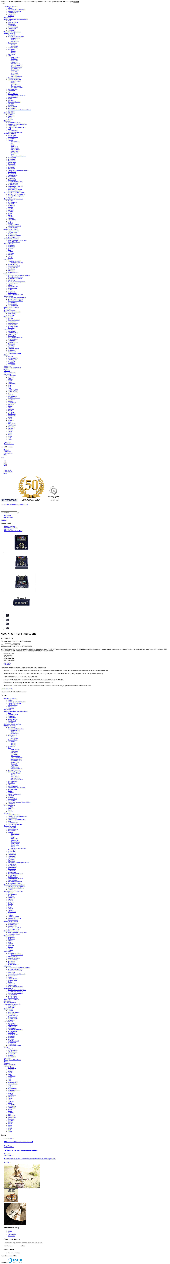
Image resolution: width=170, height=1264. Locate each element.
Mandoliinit (11, 116)
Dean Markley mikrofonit (15, 132)
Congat (10, 215)
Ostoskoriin (17, 644)
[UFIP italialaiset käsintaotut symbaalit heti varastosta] (15, 1224)
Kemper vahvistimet (17, 262)
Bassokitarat (11, 54)
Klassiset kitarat (12, 43)
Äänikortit (7, 371)
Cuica (9, 221)
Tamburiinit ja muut (13, 224)
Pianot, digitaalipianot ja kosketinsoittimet (15, 19)
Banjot (10, 118)
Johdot (6, 355)
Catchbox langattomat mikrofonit (17, 127)
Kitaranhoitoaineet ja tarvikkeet (16, 95)
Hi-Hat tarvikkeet (13, 184)
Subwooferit (11, 280)
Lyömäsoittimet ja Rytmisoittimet (13, 199)
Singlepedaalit (12, 162)
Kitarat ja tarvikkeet (9, 33)
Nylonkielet (14, 60)
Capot (9, 92)
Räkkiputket (11, 168)
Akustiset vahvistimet (14, 266)
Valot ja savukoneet (9, 372)
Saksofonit (11, 253)
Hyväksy (76, 1)
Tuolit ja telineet (8, 329)
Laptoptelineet (12, 334)
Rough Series (15, 153)
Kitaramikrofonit (12, 89)
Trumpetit (10, 256)
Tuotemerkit (7, 374)
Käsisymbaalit (15, 141)
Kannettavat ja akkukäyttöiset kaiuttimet (19, 275)
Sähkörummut (12, 135)
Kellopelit (10, 208)
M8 (12, 143)
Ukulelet (10, 114)
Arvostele (6, 688)
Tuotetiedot (7, 663)
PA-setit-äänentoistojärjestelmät (16, 281)
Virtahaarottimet (12, 106)
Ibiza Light (11, 426)
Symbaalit (10, 140)
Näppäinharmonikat (13, 231)
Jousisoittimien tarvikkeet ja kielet (17, 240)
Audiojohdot (11, 363)
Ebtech (13, 82)
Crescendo (11, 409)
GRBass (10, 379)
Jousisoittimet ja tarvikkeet (11, 238)
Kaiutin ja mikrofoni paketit (15, 277)
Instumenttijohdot (13, 358)
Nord (9, 437)
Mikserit (10, 8)
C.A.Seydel (11, 412)
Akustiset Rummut (13, 137)
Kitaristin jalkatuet (13, 94)
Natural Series (15, 151)
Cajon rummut (12, 219)
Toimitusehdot (8, 453)
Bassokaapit (11, 270)
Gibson (13, 52)
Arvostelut (7, 664)
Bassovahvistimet (13, 264)
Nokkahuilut (11, 245)
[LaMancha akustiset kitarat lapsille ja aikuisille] (22, 1187)
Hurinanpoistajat (12, 288)
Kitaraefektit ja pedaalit (14, 79)
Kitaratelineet (11, 108)
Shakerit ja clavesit (13, 227)
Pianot (9, 20)
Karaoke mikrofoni (13, 305)
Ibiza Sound (11, 428)
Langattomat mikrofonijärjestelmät (17, 124)
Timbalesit (11, 218)
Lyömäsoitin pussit (13, 323)
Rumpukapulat (12, 157)
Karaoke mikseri (12, 302)
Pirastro (10, 431)
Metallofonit (11, 205)
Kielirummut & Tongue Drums (16, 194)
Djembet (10, 216)
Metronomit (11, 315)
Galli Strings (14, 59)
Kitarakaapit (11, 269)
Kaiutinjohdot (11, 364)
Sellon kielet (14, 73)
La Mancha (14, 46)
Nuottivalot (7, 366)
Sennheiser (11, 420)
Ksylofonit (11, 203)
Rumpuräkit (11, 167)
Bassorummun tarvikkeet (15, 189)
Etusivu (6, 450)
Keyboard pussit (12, 324)
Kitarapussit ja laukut (14, 78)
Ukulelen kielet (15, 63)
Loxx (9, 422)
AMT (9, 129)
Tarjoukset (7, 442)
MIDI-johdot (11, 361)
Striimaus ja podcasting (10, 6)
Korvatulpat (7, 309)
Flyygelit (6, 369)
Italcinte (10, 410)
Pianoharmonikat (12, 232)
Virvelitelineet (12, 172)
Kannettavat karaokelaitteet (15, 301)
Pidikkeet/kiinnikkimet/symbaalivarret (18, 170)
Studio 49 (10, 395)
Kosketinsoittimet (13, 27)
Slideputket (11, 100)
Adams (10, 434)
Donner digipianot (13, 22)
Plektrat (10, 98)
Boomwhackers (12, 202)
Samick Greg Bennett (14, 398)
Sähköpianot (11, 24)
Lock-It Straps (12, 402)
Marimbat (10, 207)
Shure (9, 407)
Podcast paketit (12, 14)
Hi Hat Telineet (12, 173)
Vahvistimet (7, 259)
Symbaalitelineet (12, 175)
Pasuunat (10, 254)
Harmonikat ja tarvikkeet (11, 229)
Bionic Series (15, 148)
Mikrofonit (7, 121)
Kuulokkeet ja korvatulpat (11, 307)
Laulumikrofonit (12, 125)
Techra (10, 418)
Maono (10, 382)
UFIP (9, 393)
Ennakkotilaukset (9, 444)
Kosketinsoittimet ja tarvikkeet (12, 32)
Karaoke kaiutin (12, 304)
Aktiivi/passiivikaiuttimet (15, 278)
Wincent (10, 406)
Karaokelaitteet (8, 296)
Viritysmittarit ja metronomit (12, 312)
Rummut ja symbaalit (10, 133)
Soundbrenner (12, 425)
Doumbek (10, 211)
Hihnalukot (11, 105)
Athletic (10, 417)
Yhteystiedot (7, 451)
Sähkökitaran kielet (16, 65)
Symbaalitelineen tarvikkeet (15, 186)
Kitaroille (10, 318)
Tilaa (23, 1246)
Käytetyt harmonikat (13, 237)
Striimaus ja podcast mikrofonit (16, 9)
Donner (10, 439)
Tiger (12, 145)
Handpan (10, 200)
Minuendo (11, 404)
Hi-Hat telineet (12, 350)
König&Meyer (12, 375)
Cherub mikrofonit (13, 130)
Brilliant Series (15, 149)
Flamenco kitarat (12, 47)
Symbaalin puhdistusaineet (18, 156)
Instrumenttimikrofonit (14, 122)
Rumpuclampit (12, 180)
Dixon (13, 154)
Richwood (14, 40)
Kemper (10, 380)
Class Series (14, 146)
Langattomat (7, 17)
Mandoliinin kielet (16, 68)
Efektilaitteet (11, 291)
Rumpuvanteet (12, 176)
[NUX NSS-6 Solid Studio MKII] (21, 552)
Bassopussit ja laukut (13, 320)
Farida (9, 387)
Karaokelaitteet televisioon (15, 299)
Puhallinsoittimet (9, 243)
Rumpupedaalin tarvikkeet (15, 181)
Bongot (10, 213)
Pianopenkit (11, 30)
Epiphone (10, 430)
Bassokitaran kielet (16, 67)
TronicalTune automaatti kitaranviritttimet (19, 110)
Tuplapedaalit (11, 164)
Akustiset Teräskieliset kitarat (16, 36)
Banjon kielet (15, 70)
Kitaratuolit (11, 347)
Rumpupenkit (11, 138)
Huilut (9, 250)
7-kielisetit (14, 71)
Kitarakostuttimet (12, 97)
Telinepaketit (11, 178)
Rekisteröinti (7, 515)
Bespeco (10, 401)
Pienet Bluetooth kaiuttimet (15, 294)
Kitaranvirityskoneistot (14, 102)
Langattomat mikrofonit (14, 11)
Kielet (9, 55)
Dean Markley (15, 57)
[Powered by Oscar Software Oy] (15, 1262)
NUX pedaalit (15, 84)
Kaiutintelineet (12, 336)
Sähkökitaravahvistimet (14, 261)
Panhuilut (10, 258)
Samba (10, 436)
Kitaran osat (11, 111)
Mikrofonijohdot (12, 359)
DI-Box (10, 289)
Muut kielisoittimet (9, 113)
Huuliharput (11, 246)
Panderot (10, 223)
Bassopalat (11, 210)
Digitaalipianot (12, 25)
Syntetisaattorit (12, 28)
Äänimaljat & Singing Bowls (16, 196)
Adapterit (10, 356)
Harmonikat (11, 328)
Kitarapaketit (11, 35)
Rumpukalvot (11, 159)
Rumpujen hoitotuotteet (14, 191)
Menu (2, 457)
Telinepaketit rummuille (14, 353)
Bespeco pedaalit (16, 86)
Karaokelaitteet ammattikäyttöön (17, 297)
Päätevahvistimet (12, 283)
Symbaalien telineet (13, 348)
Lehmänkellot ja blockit (14, 226)
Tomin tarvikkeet (12, 188)
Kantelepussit (11, 321)
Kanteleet (10, 119)
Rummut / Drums (13, 326)
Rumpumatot (11, 160)
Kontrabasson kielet (16, 76)
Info (5, 454)
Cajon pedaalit (12, 165)
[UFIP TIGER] (11, 1202)
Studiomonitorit (12, 293)
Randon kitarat (15, 38)
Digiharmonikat (12, 234)
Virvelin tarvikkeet (13, 183)
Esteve (13, 44)
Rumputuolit (11, 344)
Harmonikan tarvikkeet (14, 235)
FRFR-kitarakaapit (13, 267)
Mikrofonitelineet (12, 12)
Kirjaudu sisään (8, 517)
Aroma (10, 433)
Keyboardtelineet (12, 339)
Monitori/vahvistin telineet (15, 337)
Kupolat (10, 197)
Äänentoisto (7, 274)
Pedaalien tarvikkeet (17, 87)
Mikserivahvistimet (13, 286)
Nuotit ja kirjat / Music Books (12, 367)
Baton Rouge (15, 41)
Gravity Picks (11, 415)
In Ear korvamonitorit (10, 310)
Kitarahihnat (11, 90)
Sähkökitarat (11, 49)
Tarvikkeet (11, 16)
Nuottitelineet (11, 340)
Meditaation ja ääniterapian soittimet (14, 192)
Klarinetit (10, 251)
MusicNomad (11, 383)
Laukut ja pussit (8, 317)
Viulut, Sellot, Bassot (14, 242)
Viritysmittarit (11, 313)
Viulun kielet (15, 75)
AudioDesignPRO (13, 390)
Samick (13, 51)
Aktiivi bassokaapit (13, 272)
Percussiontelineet (13, 342)
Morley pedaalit (15, 81)
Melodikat (10, 248)
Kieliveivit (11, 103)
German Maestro (12, 391)
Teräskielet (14, 62)
